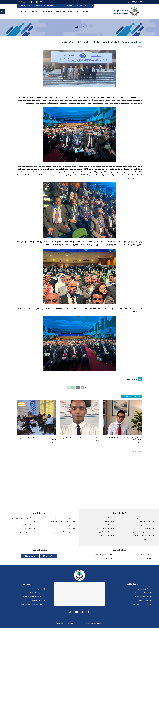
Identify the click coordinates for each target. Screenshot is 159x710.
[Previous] (126, 399)
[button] (41, 1)
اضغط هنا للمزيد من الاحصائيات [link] (79, 476)
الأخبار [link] (138, 443)
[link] (2, 11)
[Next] (123, 399)
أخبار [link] (53, 443)
